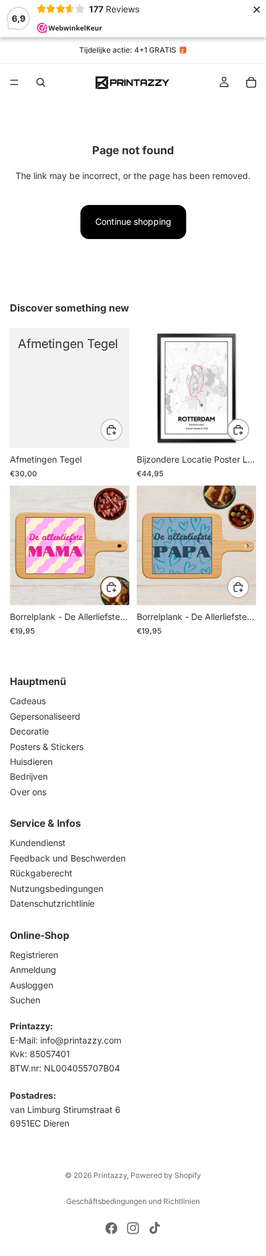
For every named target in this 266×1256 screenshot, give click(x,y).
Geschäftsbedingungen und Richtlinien (133, 1201)
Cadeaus (28, 701)
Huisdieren (31, 761)
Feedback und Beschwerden (68, 857)
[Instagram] (133, 1228)
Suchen (25, 1000)
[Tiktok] (154, 1228)
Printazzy (110, 1175)
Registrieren (34, 954)
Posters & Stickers (47, 746)
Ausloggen (31, 984)
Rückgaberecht (41, 873)
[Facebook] (111, 1228)
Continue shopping (133, 221)
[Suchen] (40, 82)
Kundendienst (38, 842)
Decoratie (29, 731)
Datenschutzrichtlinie (52, 903)
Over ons (28, 791)
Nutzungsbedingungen (56, 888)
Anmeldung (33, 969)
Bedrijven (29, 776)
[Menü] (14, 82)
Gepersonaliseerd (45, 715)
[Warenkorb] (251, 82)
